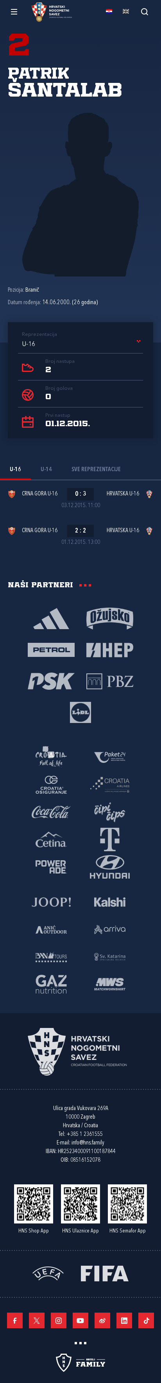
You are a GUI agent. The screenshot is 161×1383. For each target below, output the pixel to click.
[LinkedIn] (124, 1320)
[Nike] (51, 618)
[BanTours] (51, 956)
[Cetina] (51, 839)
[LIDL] (80, 712)
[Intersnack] (109, 811)
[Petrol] (51, 649)
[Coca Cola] (51, 811)
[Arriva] (109, 929)
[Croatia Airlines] (109, 784)
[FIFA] (105, 1273)
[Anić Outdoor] (51, 929)
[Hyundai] (109, 866)
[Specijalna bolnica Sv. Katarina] (109, 956)
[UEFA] (48, 1273)
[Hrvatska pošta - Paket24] (109, 757)
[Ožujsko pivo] (109, 618)
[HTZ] (51, 757)
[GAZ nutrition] (51, 983)
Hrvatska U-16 (123, 494)
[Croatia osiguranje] (51, 784)
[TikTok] (146, 1320)
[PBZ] (109, 680)
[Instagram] (58, 1320)
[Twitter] (37, 1320)
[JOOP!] (51, 901)
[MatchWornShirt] (109, 983)
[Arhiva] (144, 11)
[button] (82, 344)
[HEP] (109, 649)
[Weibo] (102, 1320)
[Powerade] (51, 866)
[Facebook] (15, 1320)
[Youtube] (80, 1320)
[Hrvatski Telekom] (109, 839)
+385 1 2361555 (84, 1134)
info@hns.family (88, 1143)
